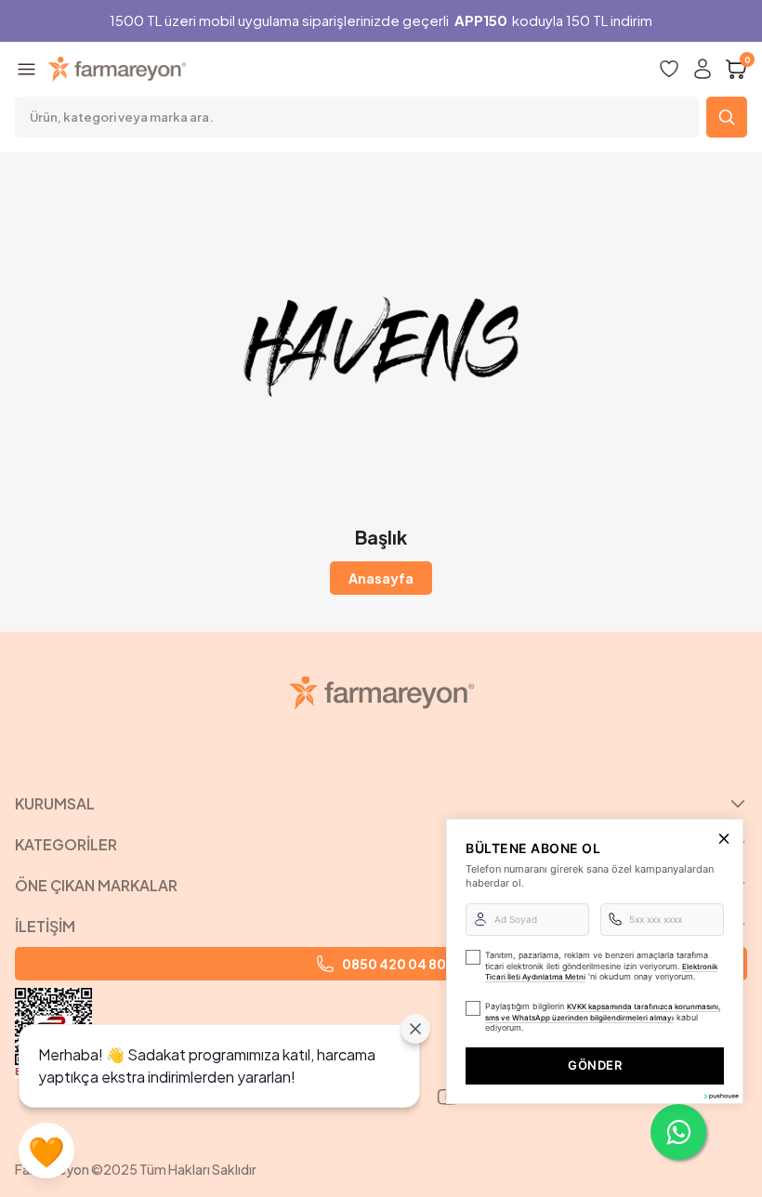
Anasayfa (381, 578)
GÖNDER (595, 1065)
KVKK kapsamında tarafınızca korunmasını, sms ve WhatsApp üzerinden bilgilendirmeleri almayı (602, 1012)
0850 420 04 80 (394, 963)
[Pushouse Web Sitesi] (720, 1096)
